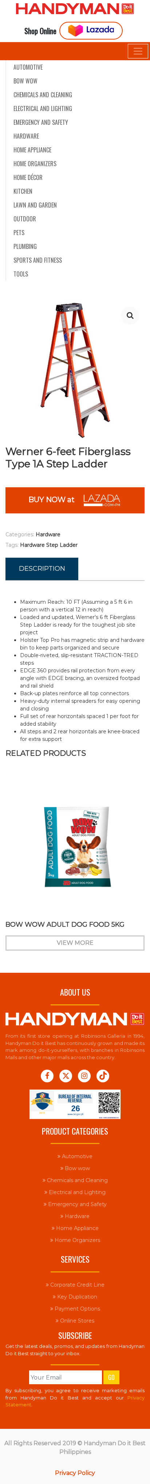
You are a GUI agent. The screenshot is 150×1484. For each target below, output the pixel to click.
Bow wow (25, 81)
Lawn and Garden (35, 205)
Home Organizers (34, 163)
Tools (20, 274)
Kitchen (22, 191)
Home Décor (28, 177)
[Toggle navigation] (138, 51)
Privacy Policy (75, 1472)
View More (75, 942)
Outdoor (24, 218)
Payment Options (76, 1308)
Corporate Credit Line (76, 1285)
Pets (18, 232)
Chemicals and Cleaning (42, 94)
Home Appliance (32, 149)
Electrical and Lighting (42, 108)
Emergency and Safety (40, 122)
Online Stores (76, 1320)
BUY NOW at (55, 500)
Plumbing (25, 246)
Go (111, 1377)
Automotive (28, 67)
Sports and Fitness (37, 260)
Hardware (26, 136)
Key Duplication (76, 1297)
